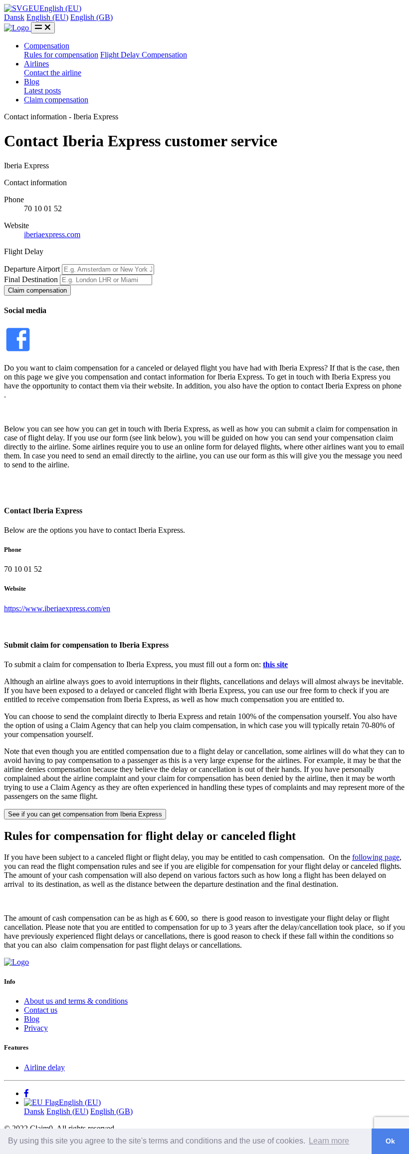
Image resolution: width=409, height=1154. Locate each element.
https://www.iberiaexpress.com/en (57, 608)
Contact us (40, 1010)
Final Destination (31, 279)
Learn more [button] (329, 1141)
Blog (31, 81)
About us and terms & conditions (76, 1001)
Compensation (46, 45)
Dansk (14, 17)
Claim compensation (56, 99)
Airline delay (44, 1067)
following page (376, 857)
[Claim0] (17, 27)
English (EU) (47, 17)
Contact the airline (52, 72)
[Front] (16, 962)
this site (275, 664)
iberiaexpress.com (52, 234)
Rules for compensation (61, 54)
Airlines (36, 63)
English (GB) (91, 17)
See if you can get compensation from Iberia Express (85, 814)
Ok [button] (390, 1141)
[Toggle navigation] (43, 27)
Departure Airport (32, 269)
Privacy (36, 1028)
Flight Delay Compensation (143, 54)
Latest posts (42, 90)
